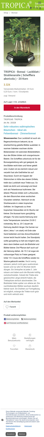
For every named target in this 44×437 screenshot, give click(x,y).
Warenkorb (30, 349)
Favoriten (14, 349)
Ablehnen (22, 434)
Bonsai (14, 13)
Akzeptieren (11, 434)
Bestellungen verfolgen (29, 339)
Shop (6, 13)
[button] (11, 306)
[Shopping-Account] (40, 8)
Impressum (28, 426)
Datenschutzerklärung (13, 426)
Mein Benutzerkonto (14, 339)
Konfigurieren (10, 429)
